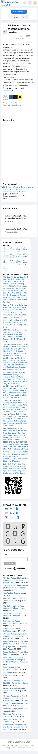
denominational (12, 105)
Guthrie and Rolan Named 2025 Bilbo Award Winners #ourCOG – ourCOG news (15, 454)
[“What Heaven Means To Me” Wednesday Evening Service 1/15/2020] (6, 249)
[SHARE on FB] (11, 97)
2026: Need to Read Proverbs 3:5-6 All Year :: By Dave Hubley (14, 339)
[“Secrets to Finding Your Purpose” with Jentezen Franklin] (12, 249)
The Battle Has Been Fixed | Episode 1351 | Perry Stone (14, 607)
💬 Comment (14, 113)
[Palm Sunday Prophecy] (19, 249)
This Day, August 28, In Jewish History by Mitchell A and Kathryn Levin (15, 636)
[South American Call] (6, 268)
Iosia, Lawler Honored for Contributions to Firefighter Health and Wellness (14, 659)
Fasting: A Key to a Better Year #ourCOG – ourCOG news (15, 306)
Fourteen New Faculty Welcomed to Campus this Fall (15, 622)
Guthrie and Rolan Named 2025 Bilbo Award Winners (15, 460)
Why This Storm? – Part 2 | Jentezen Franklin (14, 599)
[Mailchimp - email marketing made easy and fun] (15, 570)
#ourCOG (14, 103)
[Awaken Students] (6, 255)
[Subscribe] (20, 97)
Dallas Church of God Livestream (11, 668)
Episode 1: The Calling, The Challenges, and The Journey (14, 472)
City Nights (7, 672)
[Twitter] (15, 97)
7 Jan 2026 (21, 315)
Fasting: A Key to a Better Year (15, 309)
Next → (24, 17)
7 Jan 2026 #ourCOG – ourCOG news (12, 313)
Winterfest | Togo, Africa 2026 (15, 709)
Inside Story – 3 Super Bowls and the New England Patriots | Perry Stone (15, 727)
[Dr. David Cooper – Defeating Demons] (12, 262)
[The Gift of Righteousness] (25, 255)
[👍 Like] (5, 113)
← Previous (14, 17)
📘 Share (23, 113)
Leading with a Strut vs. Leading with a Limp (15, 324)
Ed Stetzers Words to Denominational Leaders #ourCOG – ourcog (18, 188)
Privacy (5, 746)
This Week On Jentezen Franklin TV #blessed (12, 614)
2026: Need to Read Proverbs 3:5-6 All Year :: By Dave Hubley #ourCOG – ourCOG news (15, 333)
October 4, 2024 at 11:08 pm (14, 191)
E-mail (6, 554)
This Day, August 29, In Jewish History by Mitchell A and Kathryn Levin (15, 580)
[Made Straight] (25, 262)
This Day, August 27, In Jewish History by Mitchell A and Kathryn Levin (15, 698)
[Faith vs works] (25, 249)
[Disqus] (19, 153)
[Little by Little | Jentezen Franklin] (6, 262)
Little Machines (9, 675)
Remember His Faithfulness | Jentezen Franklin (14, 689)
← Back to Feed (19, 12)
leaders (20, 105)
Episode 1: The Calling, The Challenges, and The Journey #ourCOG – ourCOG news (14, 466)
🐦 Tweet (32, 113)
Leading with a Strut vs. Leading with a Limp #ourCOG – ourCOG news (15, 320)
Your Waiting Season (11, 593)
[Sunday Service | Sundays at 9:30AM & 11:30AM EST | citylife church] (12, 255)
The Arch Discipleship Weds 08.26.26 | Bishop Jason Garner (15, 682)
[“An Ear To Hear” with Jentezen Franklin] (19, 255)
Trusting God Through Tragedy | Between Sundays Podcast (15, 586)
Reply (5, 198)
